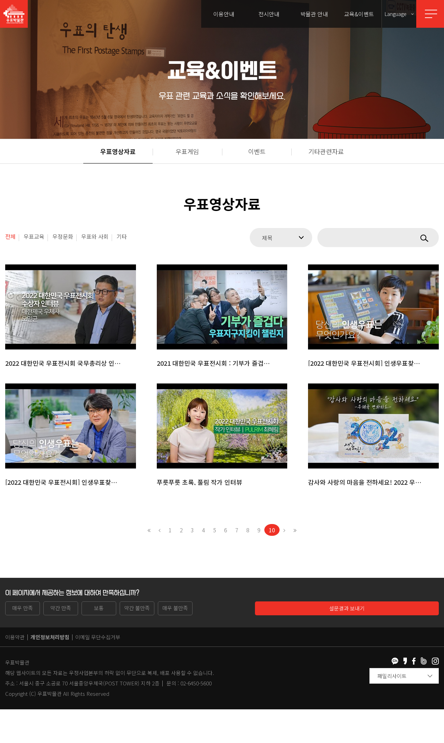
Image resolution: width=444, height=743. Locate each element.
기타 (122, 236)
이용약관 (15, 637)
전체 (10, 236)
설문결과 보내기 (347, 608)
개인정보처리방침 (50, 637)
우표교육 (34, 236)
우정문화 (62, 236)
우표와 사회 (95, 236)
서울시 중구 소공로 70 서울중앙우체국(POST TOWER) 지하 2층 (89, 683)
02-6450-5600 (196, 683)
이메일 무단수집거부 (97, 637)
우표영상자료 (118, 151)
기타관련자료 (326, 151)
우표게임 (187, 151)
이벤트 (257, 151)
